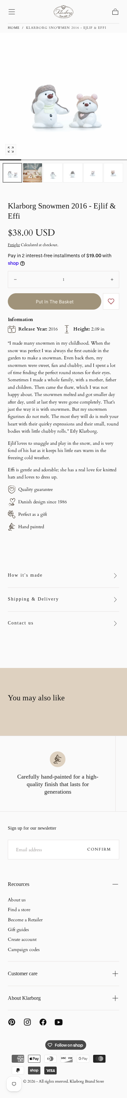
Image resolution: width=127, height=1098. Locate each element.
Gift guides (18, 930)
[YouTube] (58, 1022)
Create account (22, 939)
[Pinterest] (12, 1022)
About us (17, 900)
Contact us (21, 623)
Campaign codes (24, 949)
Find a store (19, 910)
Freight (14, 244)
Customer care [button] (22, 973)
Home (14, 28)
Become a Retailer (25, 920)
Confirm (99, 849)
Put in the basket (55, 301)
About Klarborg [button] (24, 998)
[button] (12, 12)
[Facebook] (43, 1022)
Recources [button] (18, 884)
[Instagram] (27, 1022)
